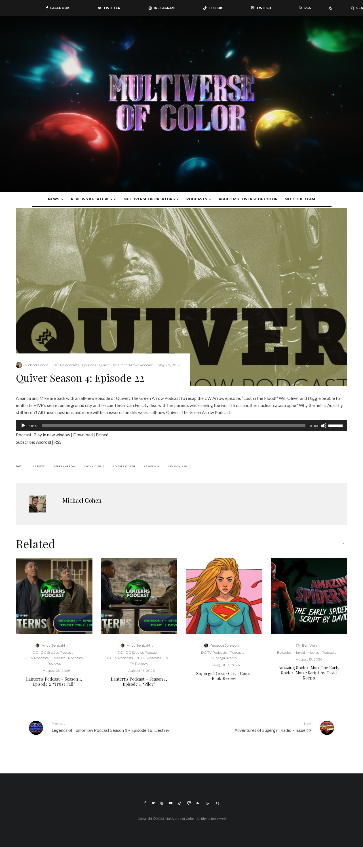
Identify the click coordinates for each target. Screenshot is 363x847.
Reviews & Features (91, 199)
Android (43, 442)
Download (83, 434)
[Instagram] (162, 803)
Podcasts (196, 199)
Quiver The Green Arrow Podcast (126, 365)
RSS (58, 442)
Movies (313, 652)
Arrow (40, 466)
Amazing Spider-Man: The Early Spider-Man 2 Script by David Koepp (308, 672)
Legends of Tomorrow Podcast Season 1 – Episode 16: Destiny (110, 726)
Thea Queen (178, 466)
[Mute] (324, 425)
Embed (102, 434)
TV (166, 658)
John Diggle (95, 466)
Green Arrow (65, 466)
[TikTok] (179, 803)
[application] (181, 425)
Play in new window (51, 434)
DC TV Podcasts (66, 365)
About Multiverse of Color (248, 199)
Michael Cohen (36, 365)
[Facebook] (145, 803)
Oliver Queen (125, 466)
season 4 (152, 466)
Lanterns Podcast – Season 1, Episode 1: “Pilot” (139, 681)
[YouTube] (170, 803)
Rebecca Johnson (224, 645)
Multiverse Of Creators (149, 199)
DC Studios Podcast (57, 652)
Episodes (89, 365)
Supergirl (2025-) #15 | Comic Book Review (224, 676)
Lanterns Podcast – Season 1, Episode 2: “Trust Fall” (54, 681)
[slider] (336, 425)
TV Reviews (139, 663)
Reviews (54, 663)
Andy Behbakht (55, 645)
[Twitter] (153, 803)
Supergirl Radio (224, 658)
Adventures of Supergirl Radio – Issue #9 (273, 726)
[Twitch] (188, 803)
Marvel (299, 652)
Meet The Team (299, 199)
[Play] (23, 425)
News (53, 199)
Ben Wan (309, 645)
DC (35, 652)
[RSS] (197, 803)
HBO (140, 658)
